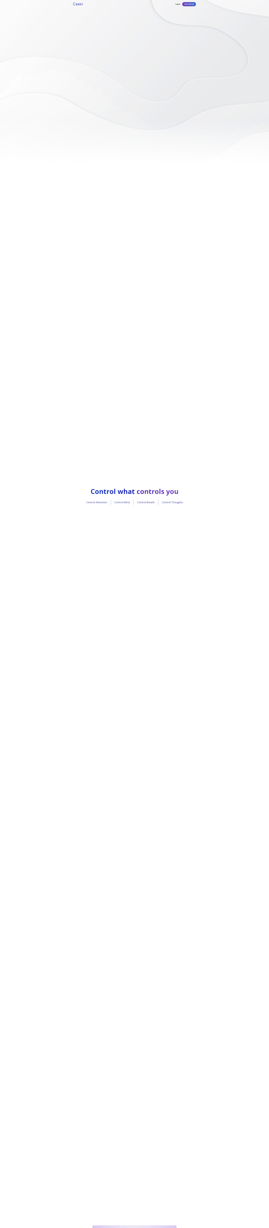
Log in (177, 4)
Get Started (189, 4)
